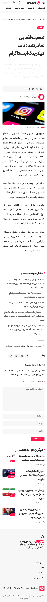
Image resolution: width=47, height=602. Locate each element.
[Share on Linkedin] (33, 89)
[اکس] (22, 588)
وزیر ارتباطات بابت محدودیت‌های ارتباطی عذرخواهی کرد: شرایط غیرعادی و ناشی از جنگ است (24, 316)
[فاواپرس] (33, 2)
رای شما (40, 381)
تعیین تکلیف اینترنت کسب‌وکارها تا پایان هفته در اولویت (32, 475)
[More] (25, 89)
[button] (42, 2)
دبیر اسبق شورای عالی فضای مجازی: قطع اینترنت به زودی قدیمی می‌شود (31, 513)
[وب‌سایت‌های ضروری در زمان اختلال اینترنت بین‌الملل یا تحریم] (9, 492)
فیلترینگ (29, 346)
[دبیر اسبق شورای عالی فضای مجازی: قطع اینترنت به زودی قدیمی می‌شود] (9, 511)
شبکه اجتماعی (20, 346)
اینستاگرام (9, 346)
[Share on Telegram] (29, 89)
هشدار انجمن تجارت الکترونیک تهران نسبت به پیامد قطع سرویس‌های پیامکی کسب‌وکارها (26, 329)
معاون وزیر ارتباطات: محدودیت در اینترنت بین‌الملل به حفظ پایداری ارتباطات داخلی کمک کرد (25, 283)
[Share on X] (41, 89)
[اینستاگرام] (14, 588)
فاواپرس (34, 96)
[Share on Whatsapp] (37, 89)
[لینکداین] (11, 588)
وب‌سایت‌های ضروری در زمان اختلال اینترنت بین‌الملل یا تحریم (31, 494)
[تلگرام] (7, 588)
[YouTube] (18, 588)
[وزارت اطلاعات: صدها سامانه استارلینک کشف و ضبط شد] (9, 458)
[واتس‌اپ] (4, 588)
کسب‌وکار (11, 476)
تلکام (40, 27)
